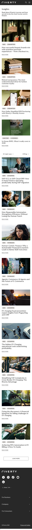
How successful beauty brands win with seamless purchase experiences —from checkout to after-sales (16, 49)
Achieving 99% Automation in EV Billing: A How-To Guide (15, 446)
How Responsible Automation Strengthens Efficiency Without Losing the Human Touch (15, 214)
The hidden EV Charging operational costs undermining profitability (14, 346)
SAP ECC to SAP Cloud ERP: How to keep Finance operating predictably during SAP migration (15, 181)
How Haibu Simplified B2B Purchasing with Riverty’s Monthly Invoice (16, 112)
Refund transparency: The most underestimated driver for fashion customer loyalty (14, 81)
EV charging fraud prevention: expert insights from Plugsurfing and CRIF (15, 313)
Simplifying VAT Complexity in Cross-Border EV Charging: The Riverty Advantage (14, 380)
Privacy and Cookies (25, 525)
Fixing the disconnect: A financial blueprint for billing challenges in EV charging (15, 413)
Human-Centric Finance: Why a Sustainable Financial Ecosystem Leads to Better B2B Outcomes (15, 248)
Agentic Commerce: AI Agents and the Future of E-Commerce (16, 280)
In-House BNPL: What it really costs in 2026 (16, 142)
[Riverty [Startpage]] (9, 2)
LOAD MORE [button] (16, 458)
